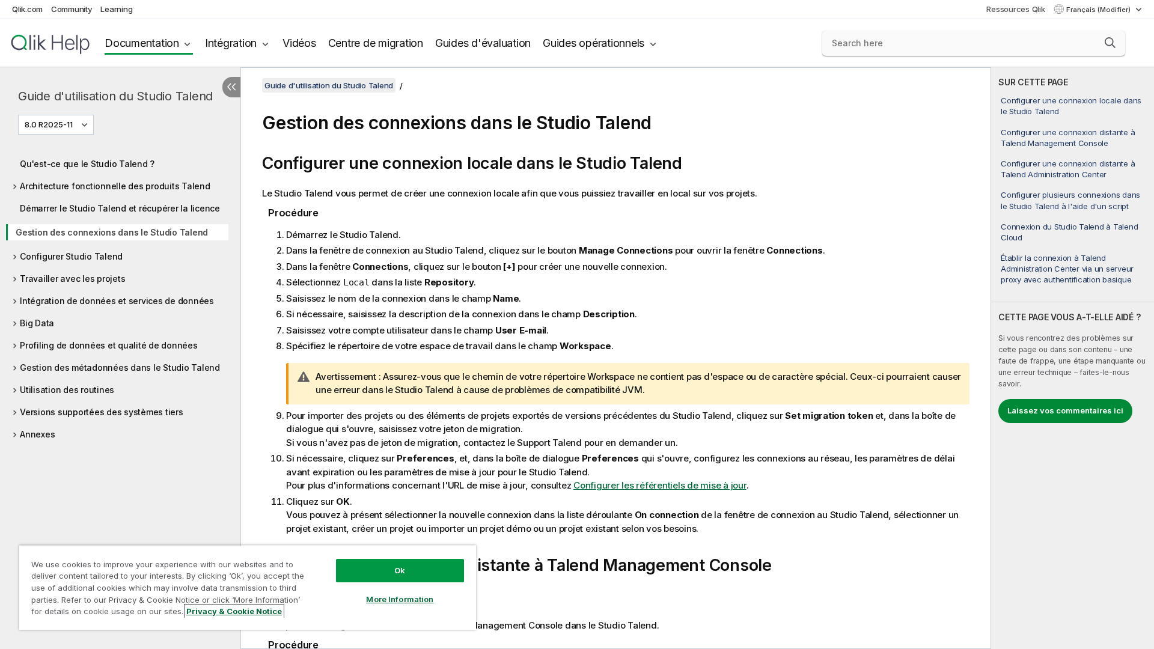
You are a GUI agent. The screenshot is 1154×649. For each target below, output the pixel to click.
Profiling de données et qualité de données (109, 345)
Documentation (142, 43)
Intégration (231, 43)
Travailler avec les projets (72, 278)
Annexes (37, 434)
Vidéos (299, 43)
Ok (399, 570)
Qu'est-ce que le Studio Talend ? (87, 164)
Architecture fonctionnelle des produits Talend (115, 186)
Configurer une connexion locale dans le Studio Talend (1071, 106)
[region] (247, 587)
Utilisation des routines (67, 390)
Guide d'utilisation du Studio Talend (115, 96)
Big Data (37, 323)
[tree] (120, 296)
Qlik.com (27, 9)
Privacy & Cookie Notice (234, 611)
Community (72, 9)
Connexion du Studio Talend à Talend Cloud (1069, 232)
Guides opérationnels (593, 43)
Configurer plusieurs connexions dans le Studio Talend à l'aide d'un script (1070, 200)
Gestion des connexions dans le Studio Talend (112, 232)
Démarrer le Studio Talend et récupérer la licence (120, 208)
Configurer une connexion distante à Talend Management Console (1068, 137)
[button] (1110, 43)
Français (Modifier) (1099, 9)
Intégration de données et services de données (117, 301)
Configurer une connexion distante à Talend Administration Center (1068, 169)
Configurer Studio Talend (71, 256)
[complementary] (1072, 358)
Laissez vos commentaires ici (1065, 410)
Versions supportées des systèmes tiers (101, 412)
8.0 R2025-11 (49, 124)
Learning (116, 9)
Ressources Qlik (1015, 9)
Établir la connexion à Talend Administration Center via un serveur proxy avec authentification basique (1067, 268)
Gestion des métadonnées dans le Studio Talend (120, 367)
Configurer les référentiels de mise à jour (659, 485)
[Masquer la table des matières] (231, 87)
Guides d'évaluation (483, 43)
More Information (399, 599)
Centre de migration (375, 43)
